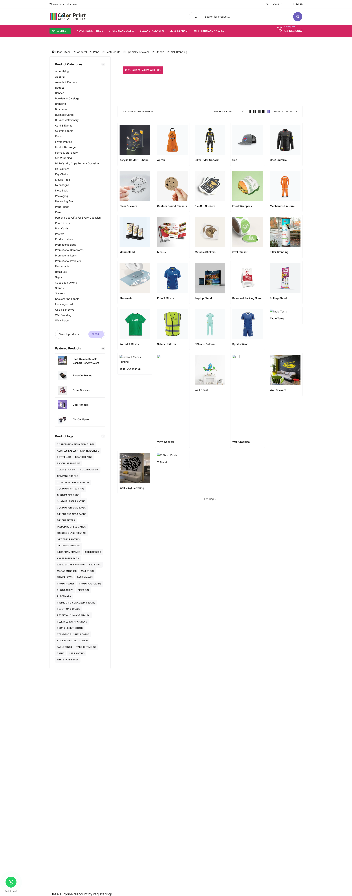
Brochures (61, 109)
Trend (61, 653)
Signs (58, 277)
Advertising (62, 71)
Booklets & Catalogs (67, 98)
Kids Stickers (93, 552)
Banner (59, 92)
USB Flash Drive (64, 309)
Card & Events (63, 125)
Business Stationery (67, 120)
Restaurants (113, 51)
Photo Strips (65, 590)
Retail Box (61, 271)
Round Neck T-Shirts (70, 628)
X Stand (162, 462)
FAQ (268, 4)
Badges (59, 87)
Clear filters (62, 51)
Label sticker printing (71, 564)
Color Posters (89, 469)
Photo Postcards (90, 583)
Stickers (60, 293)
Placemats (64, 596)
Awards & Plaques (66, 82)
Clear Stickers (66, 469)
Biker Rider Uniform (207, 159)
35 (295, 111)
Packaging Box (64, 201)
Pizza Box (83, 590)
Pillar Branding (279, 252)
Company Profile (67, 476)
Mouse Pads (62, 179)
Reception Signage (68, 609)
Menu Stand (127, 252)
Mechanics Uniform (282, 206)
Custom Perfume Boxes (71, 507)
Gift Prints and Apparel (209, 31)
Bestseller (64, 457)
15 (287, 111)
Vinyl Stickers (166, 441)
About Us (277, 4)
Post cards (61, 228)
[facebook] (294, 4)
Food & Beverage (65, 147)
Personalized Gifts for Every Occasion (78, 217)
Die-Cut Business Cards (71, 514)
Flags (58, 136)
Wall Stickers (278, 390)
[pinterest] (301, 4)
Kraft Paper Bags (68, 558)
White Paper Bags (68, 659)
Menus (161, 252)
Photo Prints (62, 223)
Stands (159, 51)
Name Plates (65, 577)
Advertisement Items (90, 31)
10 (283, 111)
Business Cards (64, 114)
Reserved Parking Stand (72, 621)
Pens (96, 51)
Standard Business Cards (73, 634)
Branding (60, 103)
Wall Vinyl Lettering (132, 487)
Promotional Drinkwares (69, 250)
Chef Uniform (278, 159)
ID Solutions (62, 168)
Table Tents (64, 647)
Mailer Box (87, 571)
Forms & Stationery (66, 152)
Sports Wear (240, 344)
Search (96, 334)
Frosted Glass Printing (71, 533)
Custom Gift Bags (68, 495)
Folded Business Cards (71, 526)
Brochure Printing (68, 463)
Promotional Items (66, 255)
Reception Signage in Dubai (73, 615)
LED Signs (95, 564)
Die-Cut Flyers (66, 520)
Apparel (82, 51)
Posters (59, 233)
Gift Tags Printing (68, 539)
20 (291, 111)
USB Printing (77, 653)
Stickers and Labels (121, 31)
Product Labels (64, 239)
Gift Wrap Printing (68, 545)
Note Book (61, 190)
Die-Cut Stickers (205, 206)
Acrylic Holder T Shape (134, 159)
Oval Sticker (239, 252)
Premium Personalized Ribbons (76, 602)
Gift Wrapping (63, 157)
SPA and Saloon (205, 344)
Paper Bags (62, 206)
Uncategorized (64, 304)
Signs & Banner (179, 31)
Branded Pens (83, 457)
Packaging (61, 196)
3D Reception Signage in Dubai (75, 444)
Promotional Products (68, 260)
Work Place (62, 320)
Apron (161, 159)
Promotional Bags (65, 244)
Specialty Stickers (138, 51)
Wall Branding (178, 51)
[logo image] (68, 16)
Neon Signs (62, 185)
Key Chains (61, 174)
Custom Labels (64, 130)
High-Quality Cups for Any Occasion (77, 163)
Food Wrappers (242, 206)
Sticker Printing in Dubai (72, 640)
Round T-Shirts (129, 344)
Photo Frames (66, 583)
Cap (234, 159)
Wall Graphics (241, 441)
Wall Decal (201, 390)
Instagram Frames (68, 552)
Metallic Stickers (205, 252)
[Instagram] (297, 4)
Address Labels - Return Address (78, 450)
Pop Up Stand (203, 298)
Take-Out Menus (86, 647)
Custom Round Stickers (172, 206)
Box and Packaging (152, 31)
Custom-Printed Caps (70, 488)
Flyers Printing (63, 141)
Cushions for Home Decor (73, 482)
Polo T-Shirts (165, 298)
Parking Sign (85, 577)
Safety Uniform (166, 344)
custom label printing (71, 501)
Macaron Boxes (67, 571)
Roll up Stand (278, 298)
